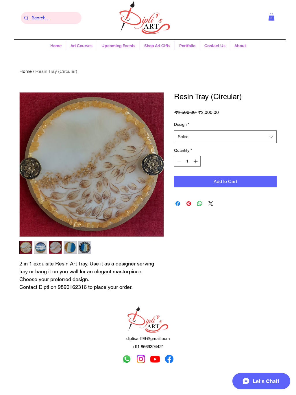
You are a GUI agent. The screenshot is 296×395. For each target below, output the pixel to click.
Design (181, 124)
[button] (271, 17)
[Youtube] (155, 359)
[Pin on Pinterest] (188, 203)
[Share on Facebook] (177, 203)
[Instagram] (141, 359)
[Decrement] (178, 161)
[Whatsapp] (126, 359)
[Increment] (196, 161)
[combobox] (225, 136)
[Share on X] (210, 203)
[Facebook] (169, 359)
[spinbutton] (187, 161)
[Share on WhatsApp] (199, 203)
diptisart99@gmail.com (148, 338)
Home (25, 71)
